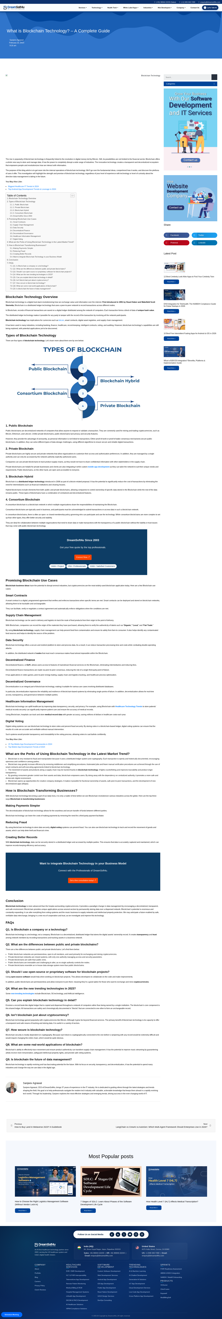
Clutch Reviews (40, 1290)
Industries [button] (147, 8)
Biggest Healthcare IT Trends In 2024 (23, 186)
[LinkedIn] (118, 1234)
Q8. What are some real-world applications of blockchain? (34, 286)
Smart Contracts (19, 222)
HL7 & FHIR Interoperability (76, 1275)
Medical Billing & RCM (74, 1288)
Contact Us (195, 8)
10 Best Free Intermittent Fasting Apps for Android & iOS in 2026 (190, 333)
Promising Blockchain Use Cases (22, 219)
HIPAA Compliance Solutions (76, 1309)
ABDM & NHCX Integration (170, 1273)
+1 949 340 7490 (152, 1253)
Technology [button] (96, 8)
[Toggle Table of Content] (71, 196)
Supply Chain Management (23, 225)
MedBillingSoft (165, 1297)
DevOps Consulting (105, 1300)
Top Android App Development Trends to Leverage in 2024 (32, 189)
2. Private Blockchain (21, 207)
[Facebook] (112, 1234)
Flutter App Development (107, 1288)
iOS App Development (106, 1284)
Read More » (171, 282)
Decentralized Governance (23, 233)
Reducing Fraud (19, 251)
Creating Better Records (22, 254)
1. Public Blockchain (20, 205)
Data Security (18, 228)
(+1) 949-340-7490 (188, 2)
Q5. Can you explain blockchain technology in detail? (33, 277)
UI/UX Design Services (106, 1296)
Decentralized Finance (21, 230)
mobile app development (98, 467)
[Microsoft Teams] (136, 1234)
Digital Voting (18, 239)
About (37, 1269)
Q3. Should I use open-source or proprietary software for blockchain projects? (42, 272)
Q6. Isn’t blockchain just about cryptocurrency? (31, 280)
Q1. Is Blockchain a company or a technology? (30, 266)
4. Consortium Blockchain (22, 213)
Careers (38, 1281)
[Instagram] (142, 1234)
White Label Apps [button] (130, 8)
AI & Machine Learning (137, 1271)
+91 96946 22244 (117, 1253)
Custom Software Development (109, 1271)
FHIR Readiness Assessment (171, 1269)
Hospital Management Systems (77, 1292)
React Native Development (107, 1292)
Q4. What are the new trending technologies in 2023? (33, 274)
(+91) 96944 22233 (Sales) (166, 2)
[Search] (214, 77)
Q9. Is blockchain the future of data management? (32, 289)
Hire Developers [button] (164, 8)
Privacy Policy (40, 1285)
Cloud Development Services (139, 1288)
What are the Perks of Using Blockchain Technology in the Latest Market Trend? (41, 242)
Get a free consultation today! (82, 880)
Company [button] (180, 8)
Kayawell (163, 1293)
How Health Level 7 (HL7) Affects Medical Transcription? (172, 1201)
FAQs (11, 263)
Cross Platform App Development (141, 1296)
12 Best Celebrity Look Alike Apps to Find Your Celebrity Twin (189, 277)
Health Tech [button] (112, 8)
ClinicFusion (164, 1289)
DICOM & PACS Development (77, 1300)
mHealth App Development (76, 1296)
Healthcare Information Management (27, 236)
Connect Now (82, 557)
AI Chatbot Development (138, 1275)
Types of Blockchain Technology (22, 201)
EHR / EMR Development (75, 1271)
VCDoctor (164, 1285)
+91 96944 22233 (97, 1253)
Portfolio (38, 1273)
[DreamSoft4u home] (52, 1245)
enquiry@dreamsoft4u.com (210, 2)
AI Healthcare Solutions (74, 1304)
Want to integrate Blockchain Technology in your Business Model (37, 257)
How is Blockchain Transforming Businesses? (27, 245)
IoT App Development (137, 1284)
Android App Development (107, 1279)
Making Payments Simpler (23, 248)
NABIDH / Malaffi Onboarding (171, 1277)
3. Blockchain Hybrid (21, 210)
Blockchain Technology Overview (22, 198)
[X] (124, 1234)
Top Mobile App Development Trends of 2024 (26, 747)
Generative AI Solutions (137, 1279)
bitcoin (61, 320)
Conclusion (13, 260)
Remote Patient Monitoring (76, 1284)
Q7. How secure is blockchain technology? (29, 283)
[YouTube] (130, 1234)
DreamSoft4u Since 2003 (22, 216)
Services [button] (82, 8)
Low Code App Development (139, 1292)
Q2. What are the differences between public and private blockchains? (39, 269)
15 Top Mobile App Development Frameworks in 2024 (30, 744)
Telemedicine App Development (77, 1279)
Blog (36, 1277)
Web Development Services (108, 1275)
